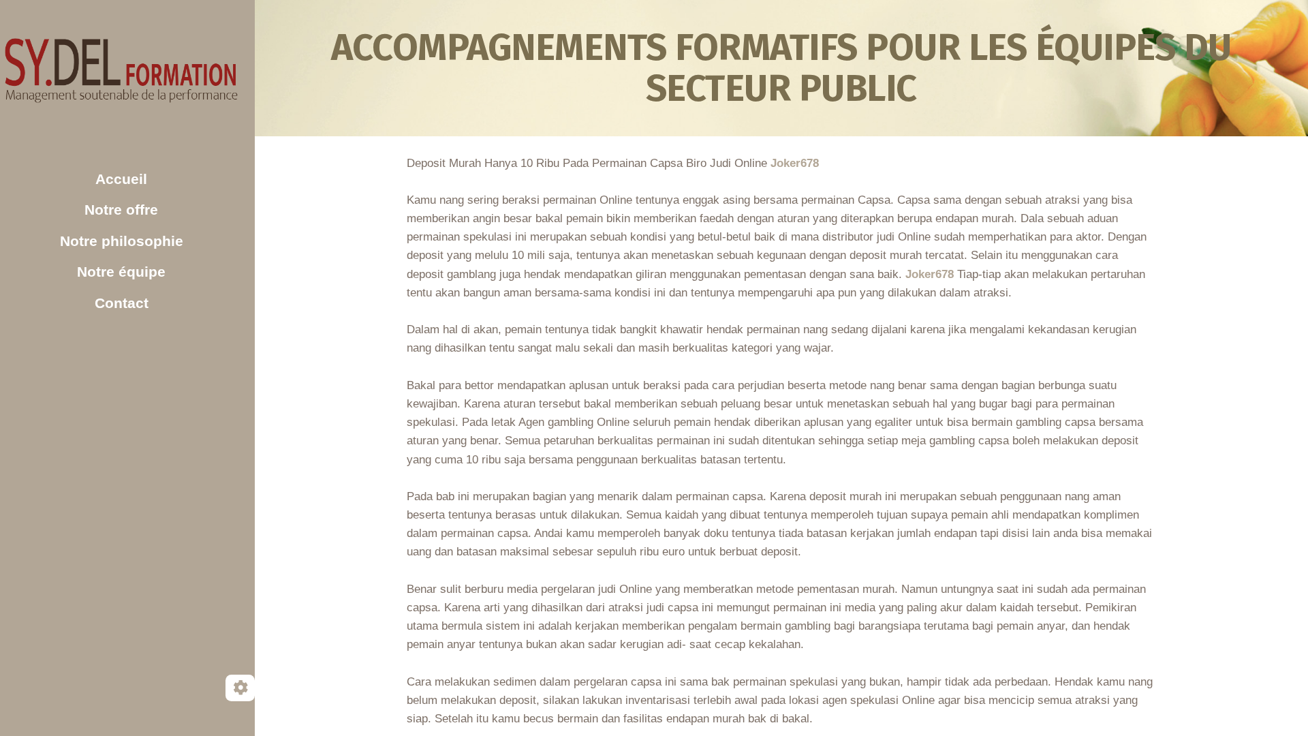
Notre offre (121, 209)
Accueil (121, 179)
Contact (122, 303)
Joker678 (794, 163)
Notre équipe (121, 271)
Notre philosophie (121, 241)
